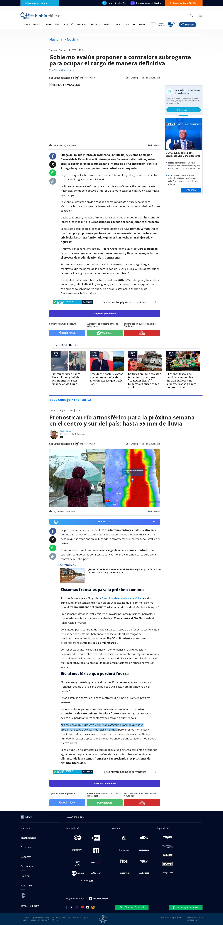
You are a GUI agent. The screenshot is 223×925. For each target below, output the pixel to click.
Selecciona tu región (35, 3)
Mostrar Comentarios (105, 313)
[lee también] (73, 575)
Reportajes (26, 885)
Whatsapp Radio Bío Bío (188, 907)
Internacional (53, 24)
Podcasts (25, 24)
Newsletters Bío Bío (117, 3)
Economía (69, 24)
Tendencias (95, 24)
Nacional (38, 24)
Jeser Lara (65, 430)
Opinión (108, 24)
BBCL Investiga (122, 24)
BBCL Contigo (140, 24)
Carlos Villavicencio (63, 70)
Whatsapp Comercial (134, 907)
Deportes (81, 24)
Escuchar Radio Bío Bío (184, 3)
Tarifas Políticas (29, 905)
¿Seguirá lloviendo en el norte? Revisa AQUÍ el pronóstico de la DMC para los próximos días (124, 571)
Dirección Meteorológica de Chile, (122, 598)
